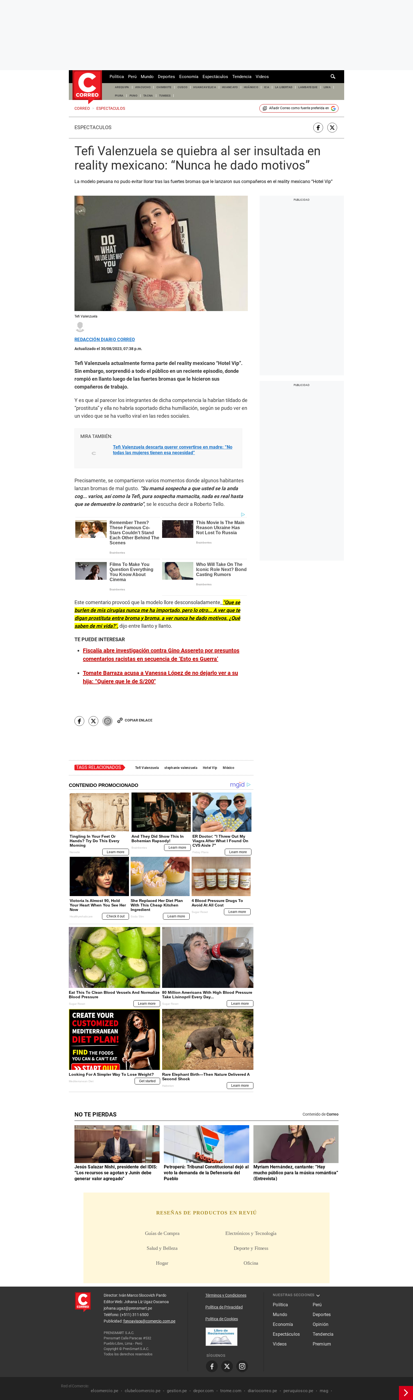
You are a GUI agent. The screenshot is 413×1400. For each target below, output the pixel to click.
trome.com (230, 1390)
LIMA (327, 87)
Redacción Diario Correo (104, 339)
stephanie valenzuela (180, 768)
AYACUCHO (143, 87)
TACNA (148, 95)
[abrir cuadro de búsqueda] (333, 76)
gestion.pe (177, 1390)
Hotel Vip (210, 768)
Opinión (320, 1324)
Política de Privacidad (224, 1307)
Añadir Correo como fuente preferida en (299, 108)
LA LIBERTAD (284, 87)
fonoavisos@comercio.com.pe (149, 1321)
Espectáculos (215, 76)
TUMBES (165, 95)
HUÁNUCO (251, 87)
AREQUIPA (122, 87)
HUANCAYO (230, 87)
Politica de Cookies (221, 1319)
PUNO (133, 95)
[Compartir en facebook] (318, 128)
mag (324, 1390)
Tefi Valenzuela (147, 768)
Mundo (147, 76)
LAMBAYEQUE (307, 87)
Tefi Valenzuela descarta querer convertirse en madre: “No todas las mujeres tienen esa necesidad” (172, 449)
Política (117, 76)
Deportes (166, 76)
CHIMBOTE (164, 87)
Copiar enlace (138, 720)
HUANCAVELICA (204, 87)
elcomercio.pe (104, 1390)
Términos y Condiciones (225, 1295)
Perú (132, 76)
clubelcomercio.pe (142, 1390)
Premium (322, 1344)
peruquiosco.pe (298, 1390)
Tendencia (241, 76)
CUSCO (183, 87)
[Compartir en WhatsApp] (107, 721)
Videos (262, 76)
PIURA (119, 95)
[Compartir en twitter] (332, 128)
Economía (188, 76)
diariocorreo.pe (262, 1390)
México (228, 768)
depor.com (203, 1390)
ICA (266, 87)
